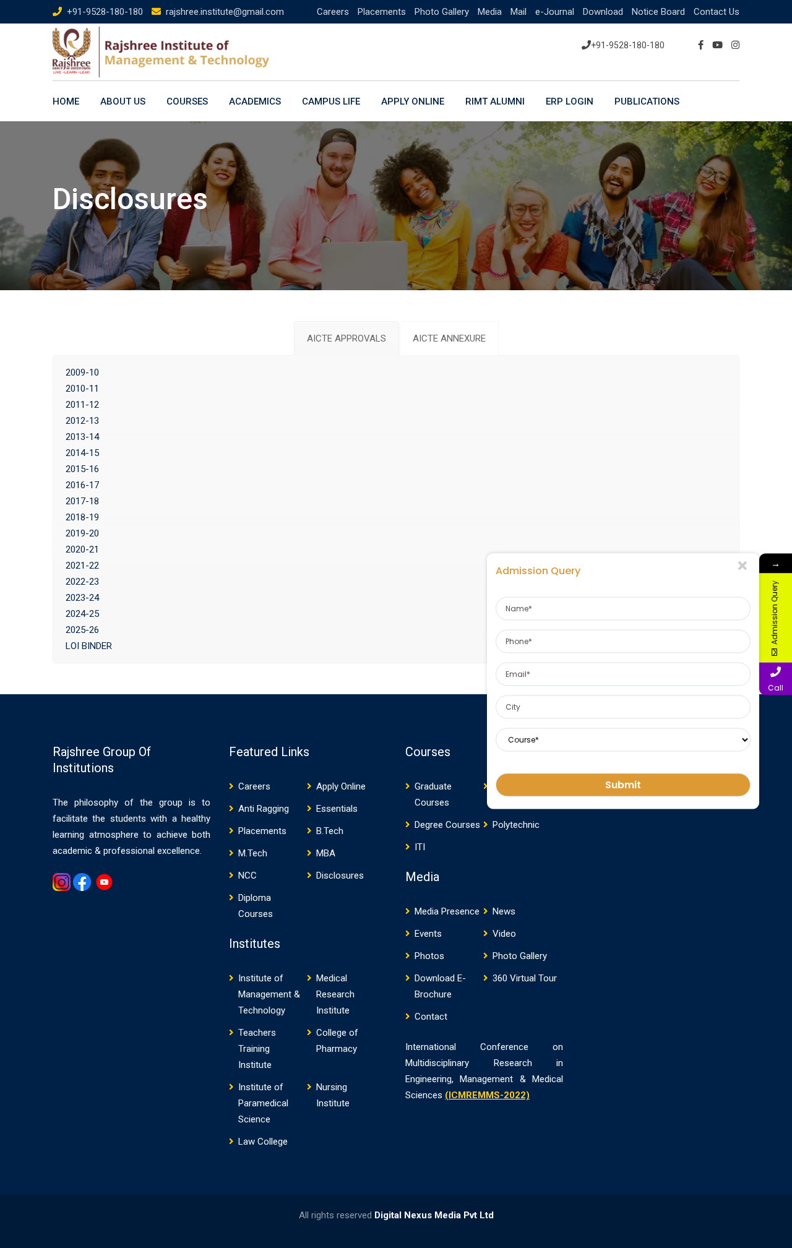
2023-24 (82, 597)
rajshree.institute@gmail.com (225, 11)
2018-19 (82, 517)
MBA (325, 853)
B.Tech (329, 831)
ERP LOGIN (569, 101)
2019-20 (82, 533)
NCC (247, 875)
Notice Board (658, 11)
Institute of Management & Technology (269, 994)
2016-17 (82, 485)
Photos (429, 956)
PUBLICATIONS (646, 101)
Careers (333, 11)
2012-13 (82, 420)
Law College (263, 1141)
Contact (431, 1016)
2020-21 (82, 549)
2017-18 (82, 501)
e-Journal (554, 11)
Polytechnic (516, 824)
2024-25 (82, 613)
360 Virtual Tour (525, 978)
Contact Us (716, 11)
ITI (420, 847)
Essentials (337, 808)
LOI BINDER (89, 646)
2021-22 (82, 565)
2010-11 (82, 388)
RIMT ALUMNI (495, 101)
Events (428, 933)
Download (603, 11)
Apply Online (412, 101)
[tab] (346, 338)
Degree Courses (447, 824)
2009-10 (82, 372)
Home (66, 101)
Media (490, 11)
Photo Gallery (442, 11)
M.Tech (252, 853)
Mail (518, 11)
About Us (122, 101)
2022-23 (82, 581)
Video (504, 933)
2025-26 (82, 629)
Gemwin (66, 901)
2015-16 (82, 469)
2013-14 (82, 436)
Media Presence (447, 911)
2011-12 (82, 404)
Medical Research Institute (335, 994)
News (504, 911)
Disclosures (340, 875)
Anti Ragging (263, 808)
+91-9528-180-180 (105, 11)
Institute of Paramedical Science (263, 1103)
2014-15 (82, 452)
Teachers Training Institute (257, 1048)
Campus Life (331, 101)
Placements (382, 11)
